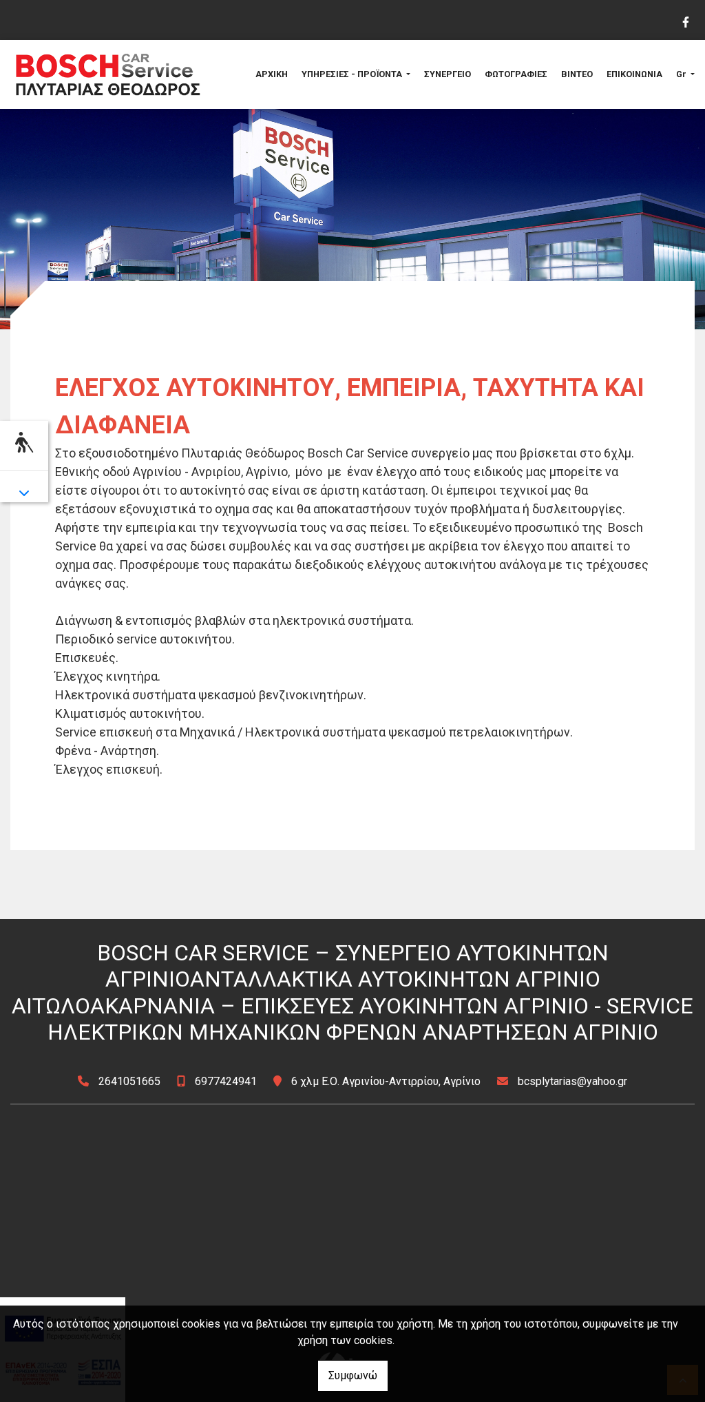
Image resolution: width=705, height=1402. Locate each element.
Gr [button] (682, 74)
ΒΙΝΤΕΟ (577, 74)
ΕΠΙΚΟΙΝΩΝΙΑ (634, 74)
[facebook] (685, 21)
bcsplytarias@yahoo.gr (572, 1081)
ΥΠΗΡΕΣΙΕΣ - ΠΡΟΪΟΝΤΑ (353, 74)
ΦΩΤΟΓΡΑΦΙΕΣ (516, 74)
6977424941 (226, 1081)
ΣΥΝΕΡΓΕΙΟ (447, 74)
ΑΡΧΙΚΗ (271, 74)
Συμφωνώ (352, 1375)
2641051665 (129, 1081)
